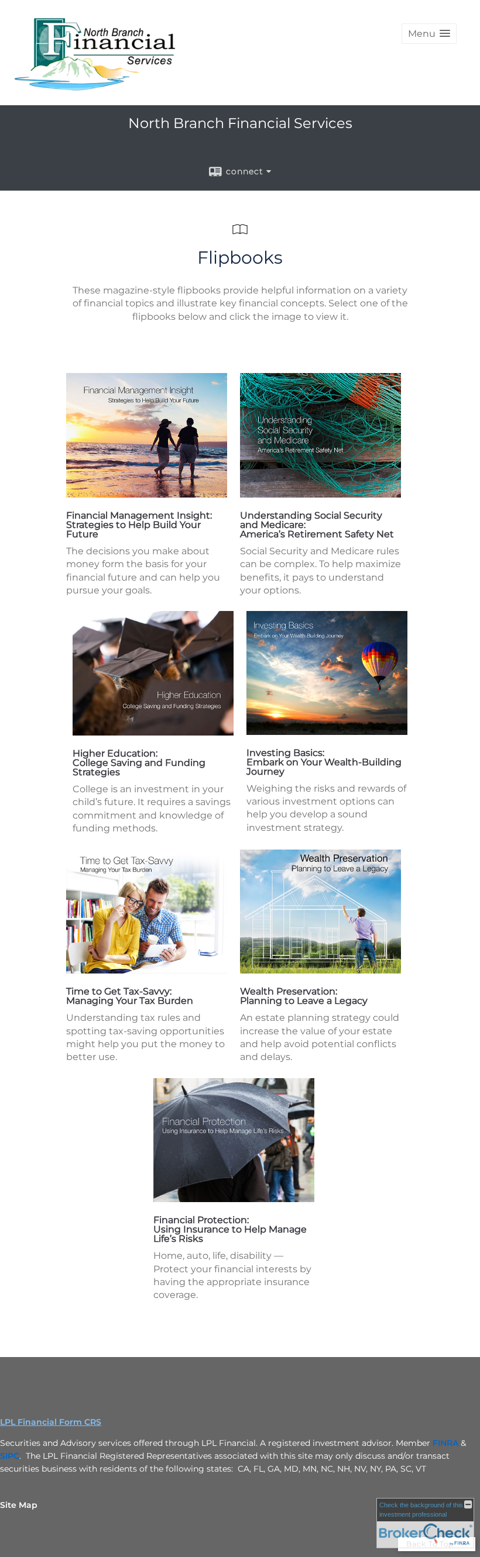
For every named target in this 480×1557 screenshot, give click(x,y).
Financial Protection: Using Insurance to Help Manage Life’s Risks (230, 1229)
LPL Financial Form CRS (50, 1422)
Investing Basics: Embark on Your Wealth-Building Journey (324, 762)
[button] (429, 33)
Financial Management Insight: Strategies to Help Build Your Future (139, 525)
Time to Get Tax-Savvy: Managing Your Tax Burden (129, 996)
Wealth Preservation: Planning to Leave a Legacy (304, 996)
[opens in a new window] (146, 494)
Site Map (18, 1505)
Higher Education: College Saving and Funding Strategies (139, 763)
